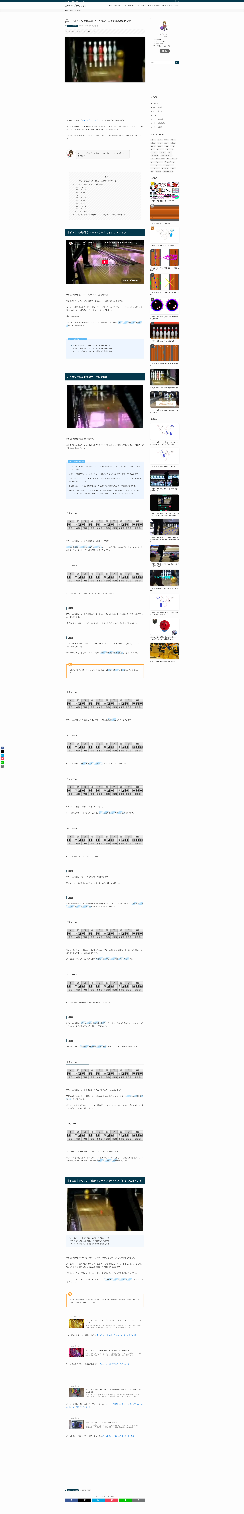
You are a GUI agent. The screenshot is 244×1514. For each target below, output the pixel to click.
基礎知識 (158, 171)
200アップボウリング (76, 5)
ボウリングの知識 (158, 119)
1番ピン (153, 140)
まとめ (172, 146)
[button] (71, 1500)
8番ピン (173, 143)
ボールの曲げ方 (155, 168)
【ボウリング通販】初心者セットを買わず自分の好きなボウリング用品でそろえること (113, 1390)
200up (84, 1490)
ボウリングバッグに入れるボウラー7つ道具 (101, 1422)
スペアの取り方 (157, 111)
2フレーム (83, 190)
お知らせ (155, 103)
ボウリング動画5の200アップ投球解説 (90, 184)
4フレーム (83, 195)
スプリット (162, 152)
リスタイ (172, 168)
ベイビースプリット (166, 155)
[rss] (175, 1)
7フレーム (83, 203)
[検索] (178, 1)
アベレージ (160, 149)
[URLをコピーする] (138, 1500)
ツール (155, 115)
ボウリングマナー (168, 165)
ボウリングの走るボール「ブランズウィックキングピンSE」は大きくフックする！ (113, 1321)
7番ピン (166, 143)
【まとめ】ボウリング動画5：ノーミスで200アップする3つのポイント (101, 214)
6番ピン (160, 143)
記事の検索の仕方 (168, 171)
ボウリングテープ (169, 162)
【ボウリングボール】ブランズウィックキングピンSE (116, 1335)
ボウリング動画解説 (72, 26)
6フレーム (83, 200)
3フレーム (83, 192)
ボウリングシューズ (156, 162)
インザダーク (169, 149)
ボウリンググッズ (172, 159)
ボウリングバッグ (156, 165)
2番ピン (160, 140)
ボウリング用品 (157, 127)
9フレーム (83, 209)
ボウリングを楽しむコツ (158, 159)
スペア (170, 152)
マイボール (165, 168)
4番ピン (173, 140)
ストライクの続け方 (159, 107)
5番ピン (153, 143)
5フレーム (83, 198)
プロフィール (154, 155)
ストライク (154, 152)
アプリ (153, 149)
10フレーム (83, 211)
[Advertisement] (105, 99)
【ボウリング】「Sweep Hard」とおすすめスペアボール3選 (107, 1350)
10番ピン (160, 146)
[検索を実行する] (177, 62)
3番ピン (166, 140)
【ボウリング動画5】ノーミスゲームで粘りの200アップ (96, 181)
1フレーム (83, 187)
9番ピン (153, 146)
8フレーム (83, 206)
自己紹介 (165, 51)
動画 (89, 1490)
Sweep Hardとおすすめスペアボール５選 (114, 1364)
